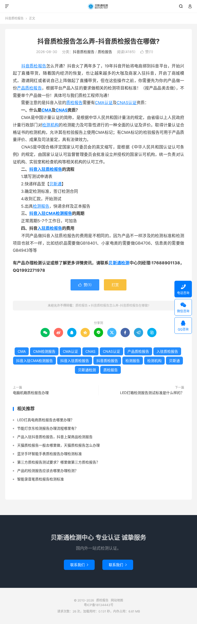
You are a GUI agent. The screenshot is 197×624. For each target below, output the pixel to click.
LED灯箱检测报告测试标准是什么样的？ (152, 392)
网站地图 (117, 600)
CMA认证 (104, 102)
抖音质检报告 (14, 18)
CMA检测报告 (44, 351)
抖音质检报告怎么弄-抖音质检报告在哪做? (98, 41)
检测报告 (41, 206)
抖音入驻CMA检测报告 (50, 213)
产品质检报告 (29, 87)
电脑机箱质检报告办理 (31, 392)
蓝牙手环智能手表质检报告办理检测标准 (49, 453)
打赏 (115, 285)
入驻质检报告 (49, 228)
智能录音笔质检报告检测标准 (40, 479)
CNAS (61, 110)
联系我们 (79, 564)
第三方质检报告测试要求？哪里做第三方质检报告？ (58, 462)
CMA (47, 110)
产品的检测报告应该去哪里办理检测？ (47, 470)
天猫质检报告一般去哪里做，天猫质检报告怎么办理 (58, 445)
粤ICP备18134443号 (98, 605)
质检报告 (99, 6)
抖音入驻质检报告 (45, 169)
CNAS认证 (126, 102)
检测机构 (50, 124)
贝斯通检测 (119, 262)
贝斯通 (55, 183)
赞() (146, 51)
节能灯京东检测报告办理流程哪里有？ (47, 428)
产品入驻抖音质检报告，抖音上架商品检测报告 (55, 437)
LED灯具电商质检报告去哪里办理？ (45, 420)
